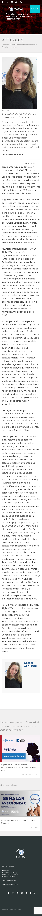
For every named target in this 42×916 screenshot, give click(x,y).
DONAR (36, 9)
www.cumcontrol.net (4, 846)
